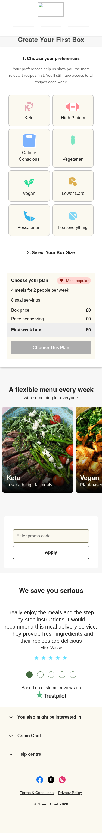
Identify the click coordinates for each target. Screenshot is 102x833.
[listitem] (37, 450)
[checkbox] (29, 110)
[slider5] (73, 674)
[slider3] (51, 674)
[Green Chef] (51, 8)
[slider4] (62, 674)
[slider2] (40, 674)
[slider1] (29, 674)
